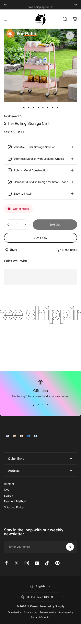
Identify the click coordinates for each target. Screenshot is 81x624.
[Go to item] (24, 107)
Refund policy (14, 612)
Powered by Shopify (52, 606)
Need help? (69, 249)
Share (13, 249)
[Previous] (5, 4)
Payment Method (15, 501)
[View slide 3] (42, 405)
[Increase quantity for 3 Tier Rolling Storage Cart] (25, 224)
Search (8, 495)
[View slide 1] (33, 405)
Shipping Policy (14, 507)
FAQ (6, 489)
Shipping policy (65, 612)
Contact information (40, 617)
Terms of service (48, 612)
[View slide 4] (47, 405)
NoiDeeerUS (13, 116)
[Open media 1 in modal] (70, 36)
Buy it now (40, 237)
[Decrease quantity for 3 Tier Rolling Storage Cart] (8, 224)
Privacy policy (31, 612)
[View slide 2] (38, 405)
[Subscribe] (70, 547)
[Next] (75, 4)
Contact (9, 484)
